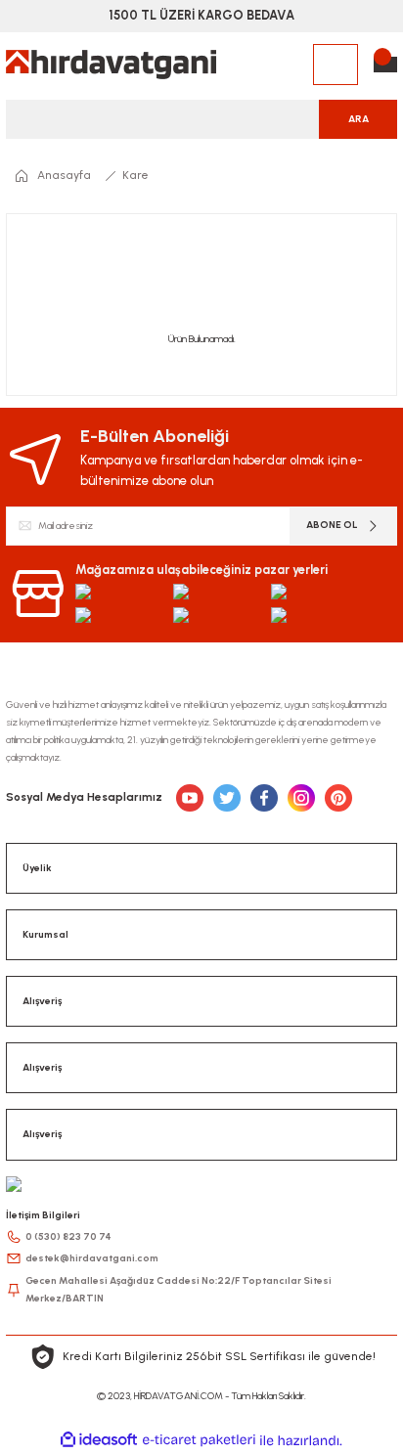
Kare (135, 175)
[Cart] (385, 64)
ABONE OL (332, 524)
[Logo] (111, 64)
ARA (358, 118)
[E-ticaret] (199, 1440)
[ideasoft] (99, 1440)
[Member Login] (335, 64)
